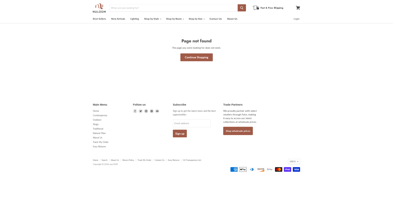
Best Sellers (99, 18)
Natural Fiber (99, 133)
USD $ (293, 161)
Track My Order (101, 142)
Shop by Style (152, 18)
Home (96, 110)
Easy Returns (99, 146)
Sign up (179, 133)
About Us (232, 18)
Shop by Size (196, 18)
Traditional (98, 128)
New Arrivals (118, 18)
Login (296, 18)
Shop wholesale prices (238, 130)
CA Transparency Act (192, 160)
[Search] (242, 7)
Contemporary (100, 115)
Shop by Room (174, 18)
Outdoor (97, 119)
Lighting (134, 18)
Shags (96, 124)
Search (104, 160)
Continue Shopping (196, 57)
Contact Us (216, 18)
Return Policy (128, 160)
